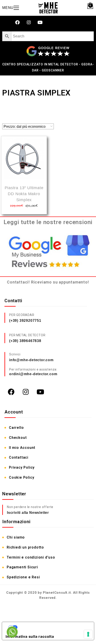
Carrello (16, 427)
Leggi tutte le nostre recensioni (48, 222)
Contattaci (18, 457)
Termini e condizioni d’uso (31, 557)
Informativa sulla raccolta (30, 636)
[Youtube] (40, 22)
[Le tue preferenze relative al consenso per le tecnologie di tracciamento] (88, 634)
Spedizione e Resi (23, 577)
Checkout (18, 437)
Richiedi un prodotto (25, 547)
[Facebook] (17, 22)
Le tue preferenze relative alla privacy (52, 627)
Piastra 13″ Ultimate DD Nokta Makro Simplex (24, 194)
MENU (8, 8)
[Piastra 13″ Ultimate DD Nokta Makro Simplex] (24, 159)
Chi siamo (16, 537)
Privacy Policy (22, 467)
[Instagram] (28, 22)
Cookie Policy (21, 477)
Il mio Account (22, 448)
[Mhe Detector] (48, 7)
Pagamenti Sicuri (22, 567)
